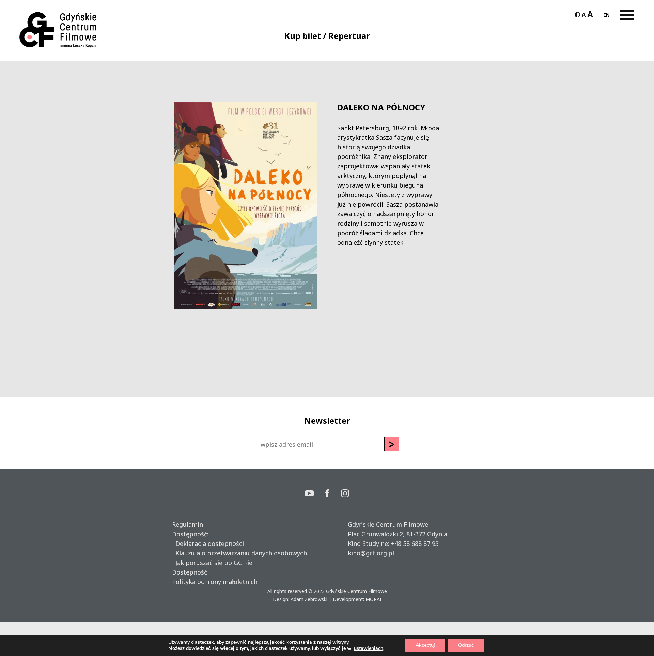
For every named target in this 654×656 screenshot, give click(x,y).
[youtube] (315, 494)
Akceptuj (425, 645)
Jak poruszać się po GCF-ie (212, 562)
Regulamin (187, 524)
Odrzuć (466, 645)
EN (606, 15)
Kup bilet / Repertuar (327, 35)
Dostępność (189, 572)
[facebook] (333, 494)
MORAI (373, 599)
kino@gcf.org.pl (371, 553)
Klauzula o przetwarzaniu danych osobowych (239, 553)
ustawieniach (368, 648)
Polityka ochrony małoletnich (215, 582)
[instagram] (345, 494)
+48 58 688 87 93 (415, 543)
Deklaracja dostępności (208, 543)
